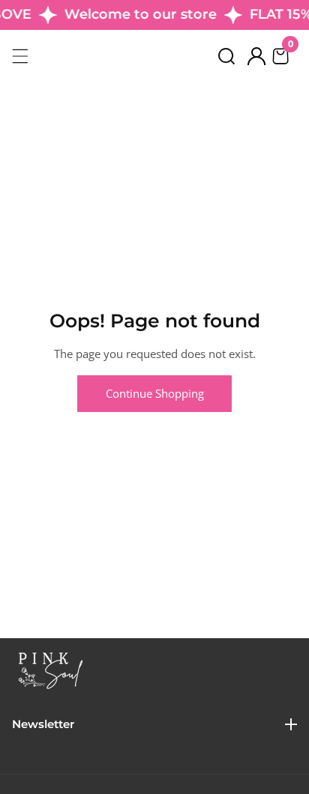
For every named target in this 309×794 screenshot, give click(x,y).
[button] (227, 56)
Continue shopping (155, 393)
